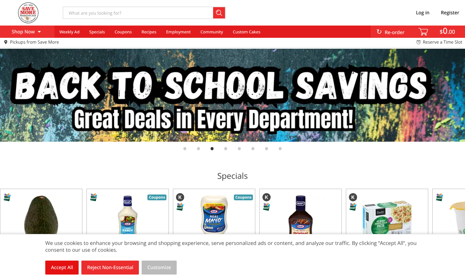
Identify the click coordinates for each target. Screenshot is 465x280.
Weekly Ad (69, 32)
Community (212, 32)
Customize (159, 267)
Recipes (149, 32)
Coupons (123, 32)
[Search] (219, 12)
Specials (97, 32)
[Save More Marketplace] (28, 12)
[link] (232, 95)
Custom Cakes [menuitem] (246, 32)
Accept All (62, 267)
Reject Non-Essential (110, 267)
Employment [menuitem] (178, 32)
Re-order (394, 32)
